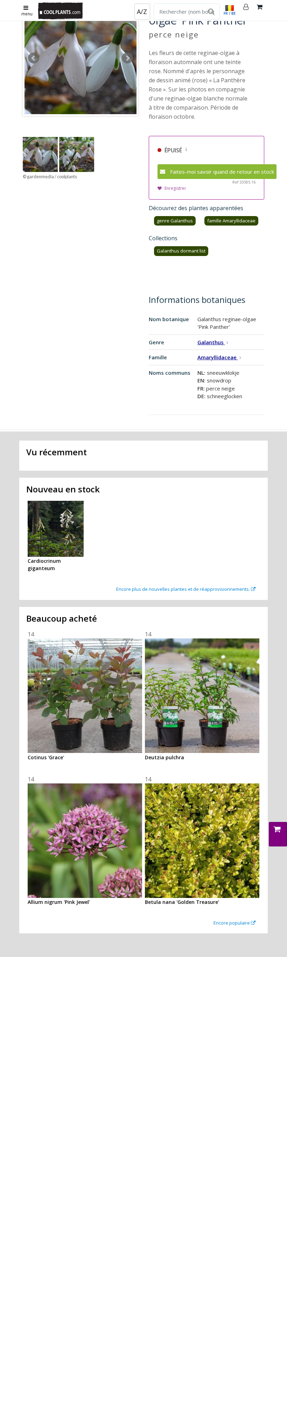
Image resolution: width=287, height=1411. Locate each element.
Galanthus (211, 342)
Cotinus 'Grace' (46, 757)
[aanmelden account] (246, 10)
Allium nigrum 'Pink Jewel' (59, 902)
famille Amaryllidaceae (231, 220)
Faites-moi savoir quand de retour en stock (222, 171)
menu (27, 14)
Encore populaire (232, 923)
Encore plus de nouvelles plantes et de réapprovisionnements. (183, 589)
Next (127, 58)
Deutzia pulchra (164, 757)
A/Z (142, 11)
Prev (33, 58)
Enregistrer (175, 188)
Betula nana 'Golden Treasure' (182, 902)
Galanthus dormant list (181, 251)
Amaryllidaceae (217, 357)
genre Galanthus (175, 220)
